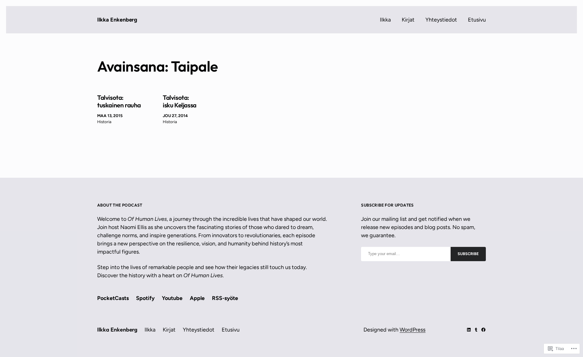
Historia (104, 121)
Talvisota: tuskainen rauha (119, 101)
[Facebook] (483, 329)
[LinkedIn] (468, 329)
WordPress (412, 329)
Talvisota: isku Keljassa (179, 101)
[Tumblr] (476, 329)
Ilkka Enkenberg (117, 19)
